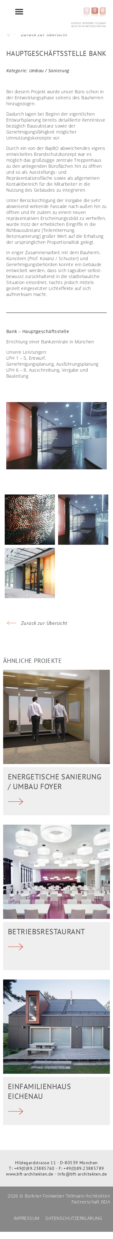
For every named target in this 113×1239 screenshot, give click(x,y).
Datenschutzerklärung (74, 1218)
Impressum (27, 1218)
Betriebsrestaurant (46, 931)
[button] (19, 11)
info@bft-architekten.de (82, 1174)
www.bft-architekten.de (29, 1174)
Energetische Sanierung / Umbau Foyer (54, 781)
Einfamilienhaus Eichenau (39, 1091)
